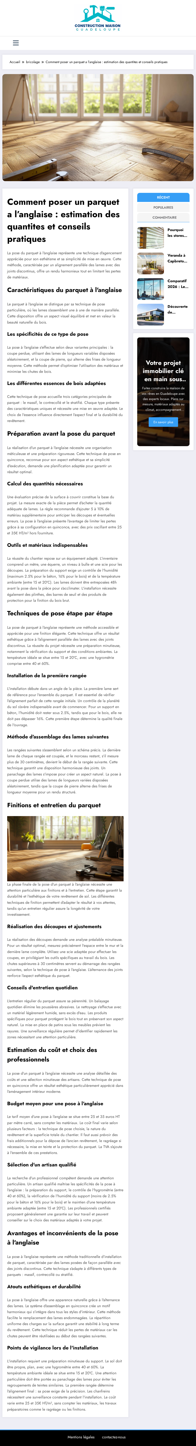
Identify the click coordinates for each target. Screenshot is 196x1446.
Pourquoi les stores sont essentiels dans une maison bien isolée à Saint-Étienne (178, 232)
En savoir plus (163, 422)
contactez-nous (113, 1437)
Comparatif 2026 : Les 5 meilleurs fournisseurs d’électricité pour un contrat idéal (178, 283)
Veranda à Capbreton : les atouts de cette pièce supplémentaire (178, 258)
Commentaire (164, 217)
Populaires (163, 207)
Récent (163, 197)
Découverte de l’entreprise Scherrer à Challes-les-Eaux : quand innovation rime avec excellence (178, 309)
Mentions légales (81, 1437)
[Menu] (16, 43)
